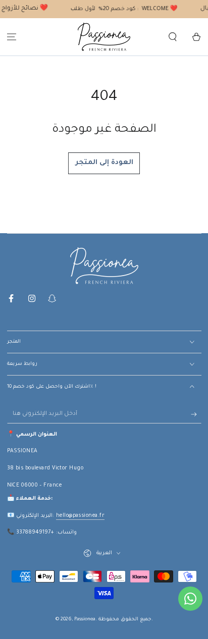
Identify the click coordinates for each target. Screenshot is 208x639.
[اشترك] (196, 414)
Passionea (84, 619)
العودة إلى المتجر (104, 163)
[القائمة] (12, 37)
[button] (172, 37)
